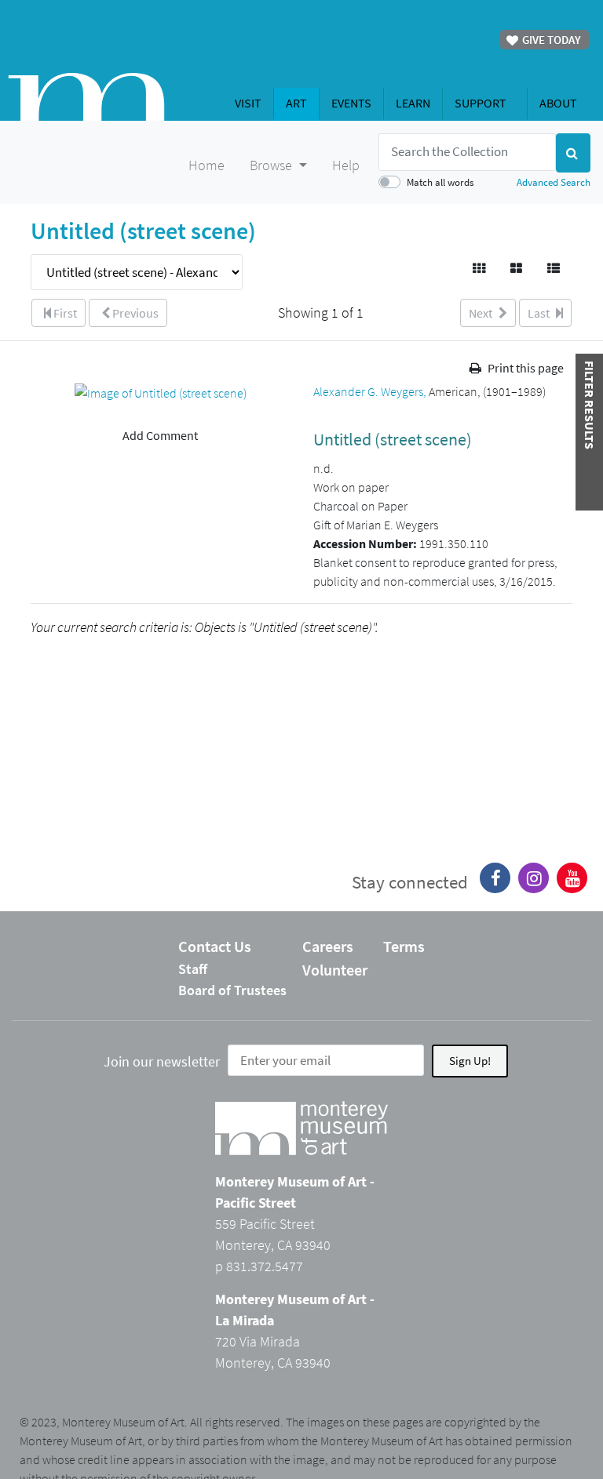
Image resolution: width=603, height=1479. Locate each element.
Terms (404, 946)
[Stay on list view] (554, 268)
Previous (134, 313)
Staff (192, 969)
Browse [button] (272, 165)
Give (550, 39)
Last (540, 313)
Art (296, 103)
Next (482, 313)
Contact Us (214, 946)
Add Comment (160, 435)
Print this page (524, 368)
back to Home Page (86, 97)
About (558, 103)
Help (346, 165)
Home (206, 165)
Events (351, 103)
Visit (248, 103)
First (64, 313)
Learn (413, 103)
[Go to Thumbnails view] (480, 268)
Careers (327, 946)
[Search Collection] (573, 153)
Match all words (440, 182)
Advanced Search (553, 182)
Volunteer (334, 969)
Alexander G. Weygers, (371, 391)
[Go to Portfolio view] (517, 268)
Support (480, 103)
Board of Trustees (232, 990)
